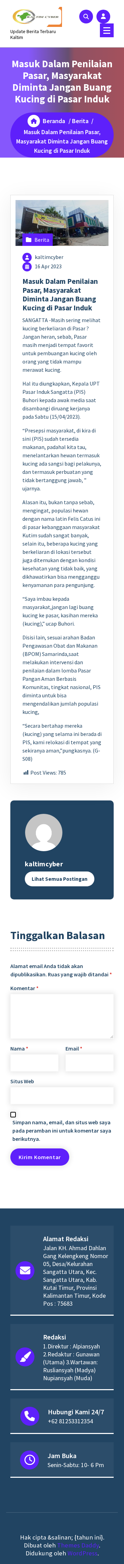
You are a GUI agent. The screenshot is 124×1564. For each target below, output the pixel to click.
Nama (19, 1048)
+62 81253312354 (70, 1421)
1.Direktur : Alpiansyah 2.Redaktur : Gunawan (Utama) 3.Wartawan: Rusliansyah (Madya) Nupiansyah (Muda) (71, 1362)
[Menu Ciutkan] (107, 30)
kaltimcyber (49, 256)
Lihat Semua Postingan (59, 879)
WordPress (82, 1553)
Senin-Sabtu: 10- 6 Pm (76, 1465)
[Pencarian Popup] (86, 16)
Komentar (24, 988)
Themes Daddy (78, 1545)
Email (73, 1048)
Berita (80, 121)
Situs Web (22, 1081)
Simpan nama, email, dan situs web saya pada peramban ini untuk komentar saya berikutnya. (61, 1130)
